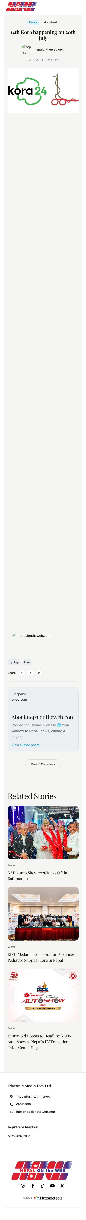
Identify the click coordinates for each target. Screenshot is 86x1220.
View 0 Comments (43, 764)
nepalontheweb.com (35, 636)
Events (33, 22)
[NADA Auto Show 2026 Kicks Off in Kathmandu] (43, 832)
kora (27, 662)
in (39, 672)
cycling (14, 662)
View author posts (25, 745)
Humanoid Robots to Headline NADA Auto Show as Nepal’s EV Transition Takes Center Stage (39, 1041)
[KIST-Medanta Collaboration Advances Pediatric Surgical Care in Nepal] (43, 914)
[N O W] (22, 10)
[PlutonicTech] (48, 1197)
